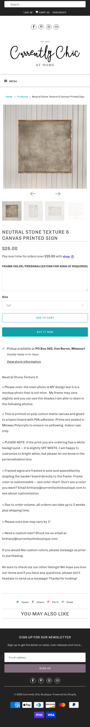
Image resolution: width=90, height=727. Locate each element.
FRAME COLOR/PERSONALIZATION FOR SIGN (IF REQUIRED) (45, 266)
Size (5, 297)
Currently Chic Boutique (37, 694)
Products (22, 96)
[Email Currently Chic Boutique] (56, 27)
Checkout (59, 12)
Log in (28, 12)
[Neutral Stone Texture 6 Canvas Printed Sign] (45, 147)
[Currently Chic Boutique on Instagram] (48, 27)
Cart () (44, 12)
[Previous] (32, 193)
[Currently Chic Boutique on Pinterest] (41, 27)
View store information (24, 362)
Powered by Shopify (64, 694)
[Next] (57, 193)
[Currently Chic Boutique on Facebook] (33, 27)
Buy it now (45, 332)
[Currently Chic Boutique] (45, 51)
